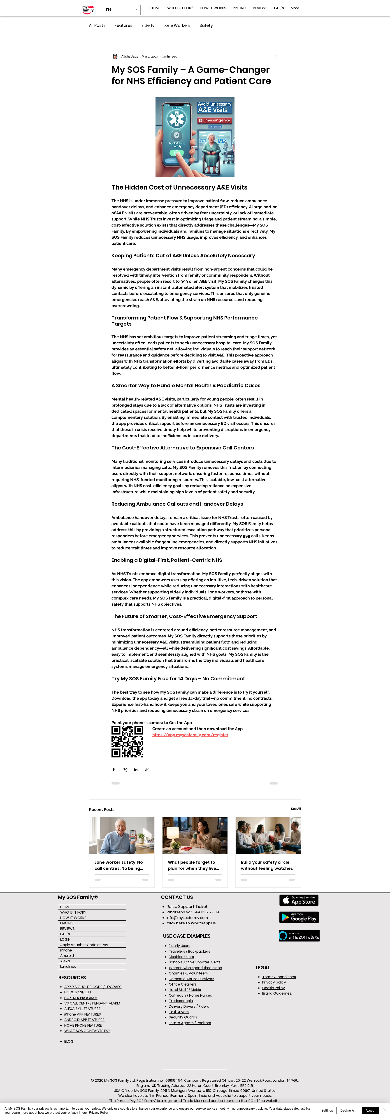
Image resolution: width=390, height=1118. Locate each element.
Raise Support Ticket (187, 906)
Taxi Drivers (179, 1011)
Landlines (68, 966)
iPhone (66, 950)
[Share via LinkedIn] (136, 769)
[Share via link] (147, 769)
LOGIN (65, 939)
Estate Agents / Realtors (190, 1022)
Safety (206, 25)
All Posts (97, 25)
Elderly (148, 25)
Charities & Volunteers (188, 973)
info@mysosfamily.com (187, 917)
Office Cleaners (183, 984)
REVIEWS (67, 928)
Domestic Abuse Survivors (191, 978)
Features (123, 25)
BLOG (69, 1041)
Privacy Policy (99, 1112)
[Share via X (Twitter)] (125, 769)
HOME (65, 907)
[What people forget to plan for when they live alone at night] (195, 835)
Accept (370, 1110)
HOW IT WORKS (73, 917)
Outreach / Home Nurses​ (190, 995)
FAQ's (65, 934)
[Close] (384, 1110)
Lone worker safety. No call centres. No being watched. (119, 865)
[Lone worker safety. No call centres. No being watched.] (121, 835)
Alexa (65, 961)
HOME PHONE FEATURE (83, 1025)
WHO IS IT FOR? (73, 912)
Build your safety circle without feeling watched (267, 865)
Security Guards (183, 1017)
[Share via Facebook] (113, 769)
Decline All (347, 1110)
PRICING (67, 923)
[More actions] (276, 56)
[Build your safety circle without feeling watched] (268, 835)
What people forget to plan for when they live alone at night (192, 865)
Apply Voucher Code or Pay (84, 944)
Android (67, 955)
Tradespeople (181, 1000)
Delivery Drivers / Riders (189, 1006)
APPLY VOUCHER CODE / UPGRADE (93, 986)
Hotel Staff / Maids (185, 989)
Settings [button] (327, 1110)
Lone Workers (176, 25)
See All (296, 808)
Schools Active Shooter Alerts (195, 962)
